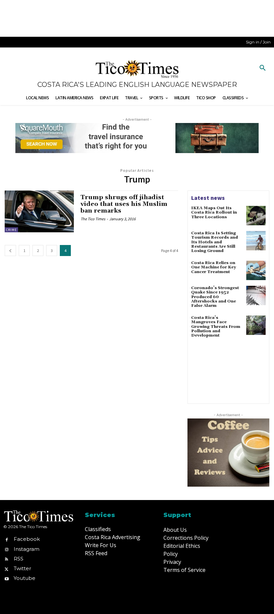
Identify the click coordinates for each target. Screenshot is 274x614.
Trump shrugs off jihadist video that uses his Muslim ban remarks (124, 204)
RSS (18, 559)
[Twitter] (6, 568)
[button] (263, 68)
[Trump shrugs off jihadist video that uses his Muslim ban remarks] (39, 211)
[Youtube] (6, 578)
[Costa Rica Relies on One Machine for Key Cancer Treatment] (256, 270)
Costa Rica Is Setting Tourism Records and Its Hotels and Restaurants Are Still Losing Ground (214, 242)
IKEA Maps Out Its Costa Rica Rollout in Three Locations (214, 212)
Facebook (27, 539)
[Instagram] (6, 549)
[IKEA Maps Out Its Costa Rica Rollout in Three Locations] (256, 215)
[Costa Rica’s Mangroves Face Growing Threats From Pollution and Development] (256, 325)
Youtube (24, 578)
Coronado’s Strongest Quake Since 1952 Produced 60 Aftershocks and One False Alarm (215, 296)
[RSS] (6, 559)
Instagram (26, 549)
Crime (11, 230)
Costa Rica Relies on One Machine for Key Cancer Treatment (213, 267)
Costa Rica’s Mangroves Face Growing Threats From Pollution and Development (215, 326)
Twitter (22, 568)
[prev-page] (10, 250)
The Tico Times (93, 218)
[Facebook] (6, 539)
